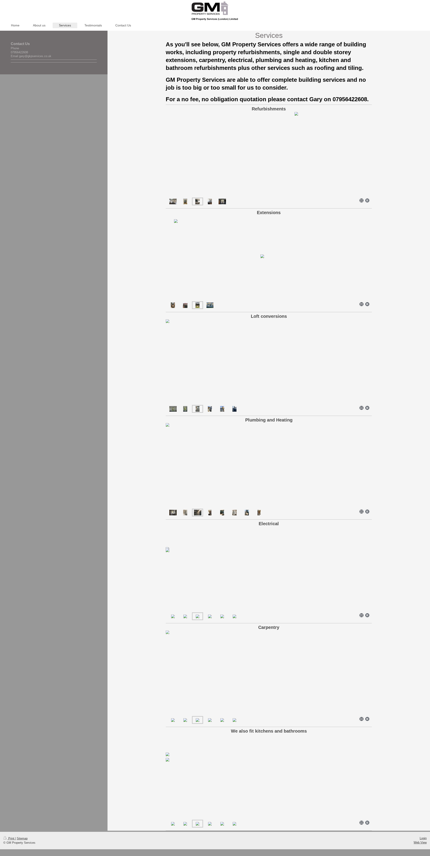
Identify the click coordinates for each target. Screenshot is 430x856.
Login (423, 838)
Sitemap (22, 838)
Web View (420, 842)
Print (11, 838)
